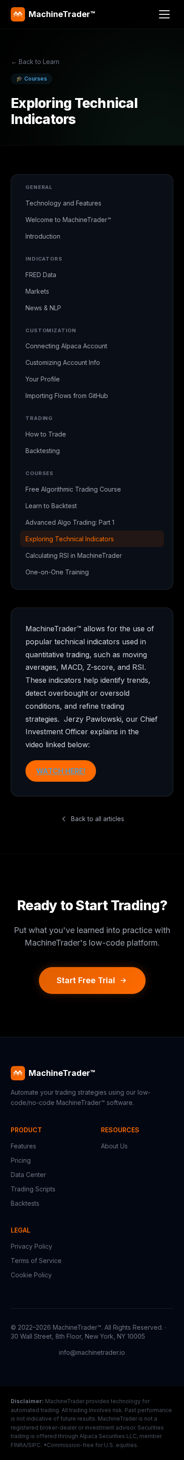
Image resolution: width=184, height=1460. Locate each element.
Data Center (28, 1174)
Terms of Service (36, 1260)
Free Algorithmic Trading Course (73, 489)
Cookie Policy (31, 1275)
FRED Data (40, 274)
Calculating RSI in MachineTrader (73, 555)
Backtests (25, 1203)
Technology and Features (63, 203)
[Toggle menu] (164, 14)
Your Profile (42, 379)
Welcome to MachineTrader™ (68, 219)
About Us (114, 1146)
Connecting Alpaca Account (66, 346)
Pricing (21, 1160)
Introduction (42, 236)
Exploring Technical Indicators (69, 539)
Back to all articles (97, 818)
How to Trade (45, 434)
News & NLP (43, 308)
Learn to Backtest (51, 506)
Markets (37, 291)
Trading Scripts (33, 1189)
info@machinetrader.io (92, 1352)
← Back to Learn (35, 61)
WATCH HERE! (60, 770)
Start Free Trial (86, 980)
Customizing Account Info (62, 362)
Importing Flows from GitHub (66, 395)
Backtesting (42, 450)
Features (23, 1146)
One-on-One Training (57, 572)
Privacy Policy (31, 1246)
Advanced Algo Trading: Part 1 (69, 522)
